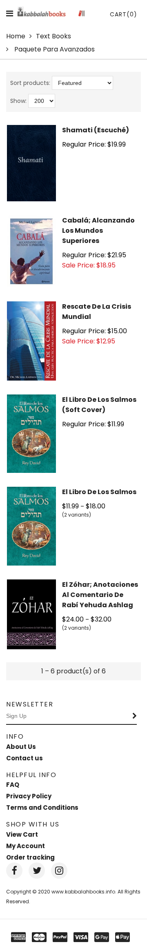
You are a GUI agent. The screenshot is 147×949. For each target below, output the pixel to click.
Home (15, 36)
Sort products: (30, 83)
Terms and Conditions (42, 807)
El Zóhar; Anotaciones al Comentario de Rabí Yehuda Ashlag (100, 595)
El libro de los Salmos (99, 492)
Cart (123, 14)
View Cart (22, 834)
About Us (21, 746)
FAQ (12, 784)
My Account (25, 846)
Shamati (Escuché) (95, 130)
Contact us (24, 758)
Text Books (53, 36)
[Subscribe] (134, 716)
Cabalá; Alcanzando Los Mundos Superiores (98, 230)
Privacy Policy (28, 796)
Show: (18, 101)
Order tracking (30, 857)
